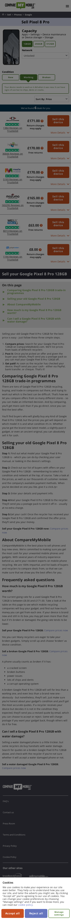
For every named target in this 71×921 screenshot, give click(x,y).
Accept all (12, 913)
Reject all (36, 913)
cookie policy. (25, 904)
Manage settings (59, 913)
